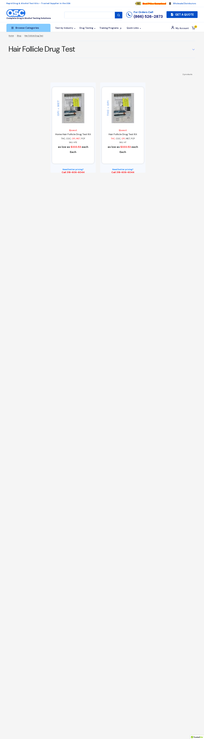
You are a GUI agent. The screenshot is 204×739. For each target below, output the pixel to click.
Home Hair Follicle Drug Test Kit (73, 134)
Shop (19, 35)
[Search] (118, 15)
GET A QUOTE (184, 14)
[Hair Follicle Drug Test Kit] (122, 108)
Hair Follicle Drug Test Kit (123, 134)
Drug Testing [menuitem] (86, 27)
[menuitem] (152, 3)
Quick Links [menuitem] (133, 27)
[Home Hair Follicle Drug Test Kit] (73, 108)
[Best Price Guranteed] (154, 3)
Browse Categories (27, 27)
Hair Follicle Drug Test (33, 35)
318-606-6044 (76, 172)
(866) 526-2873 (148, 16)
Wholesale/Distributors (184, 3)
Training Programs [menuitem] (109, 27)
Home (11, 35)
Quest (73, 130)
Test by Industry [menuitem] (64, 27)
